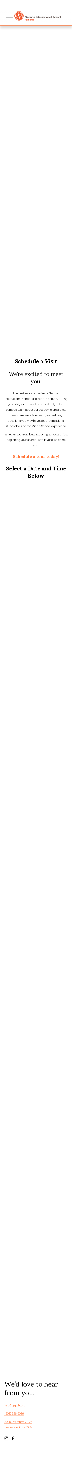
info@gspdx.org (14, 1405)
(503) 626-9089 (14, 1413)
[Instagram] (6, 1438)
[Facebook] (13, 1438)
